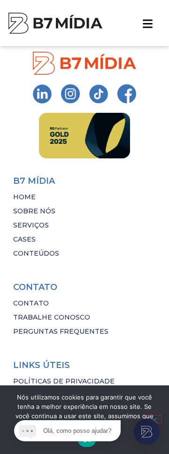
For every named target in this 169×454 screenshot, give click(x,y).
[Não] (154, 419)
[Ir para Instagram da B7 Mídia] (42, 94)
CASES (24, 239)
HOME (24, 197)
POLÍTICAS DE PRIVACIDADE (64, 381)
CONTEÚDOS (36, 253)
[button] (148, 23)
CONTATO (31, 303)
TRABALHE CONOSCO (51, 317)
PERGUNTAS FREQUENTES (60, 331)
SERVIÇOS (31, 225)
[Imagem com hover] (55, 23)
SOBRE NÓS (34, 211)
